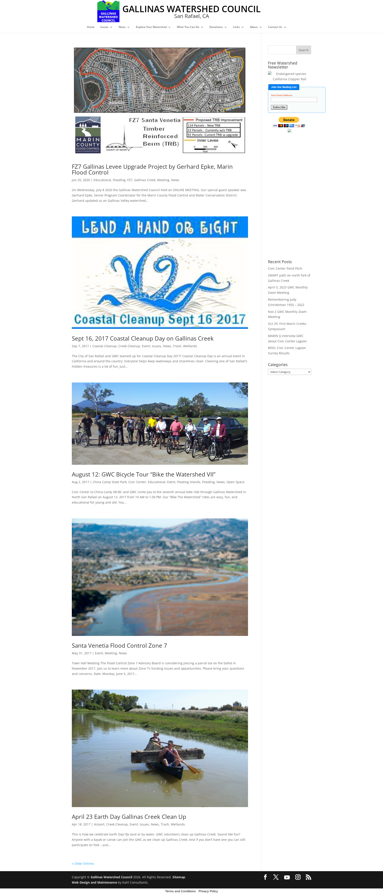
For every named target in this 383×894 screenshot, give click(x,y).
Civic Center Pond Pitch (285, 268)
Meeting (163, 180)
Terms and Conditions (180, 891)
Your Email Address (281, 95)
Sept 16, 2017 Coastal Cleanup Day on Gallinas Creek (143, 338)
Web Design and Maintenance (94, 882)
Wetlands (190, 346)
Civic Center (137, 482)
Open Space (235, 482)
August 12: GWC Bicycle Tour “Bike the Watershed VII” (143, 474)
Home (90, 27)
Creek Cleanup (129, 346)
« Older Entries (83, 863)
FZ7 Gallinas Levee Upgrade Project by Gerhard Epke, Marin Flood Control (152, 169)
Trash (177, 346)
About (254, 27)
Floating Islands (188, 482)
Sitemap (178, 877)
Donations (216, 27)
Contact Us (275, 27)
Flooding (119, 180)
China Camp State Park (110, 482)
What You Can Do (188, 27)
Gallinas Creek (144, 180)
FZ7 (129, 180)
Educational (102, 180)
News (122, 27)
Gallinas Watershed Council (111, 877)
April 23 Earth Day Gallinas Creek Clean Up (129, 817)
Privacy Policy (208, 891)
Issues (104, 27)
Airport (99, 824)
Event (146, 346)
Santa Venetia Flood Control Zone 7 (119, 645)
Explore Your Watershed (151, 27)
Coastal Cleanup (104, 346)
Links (236, 27)
